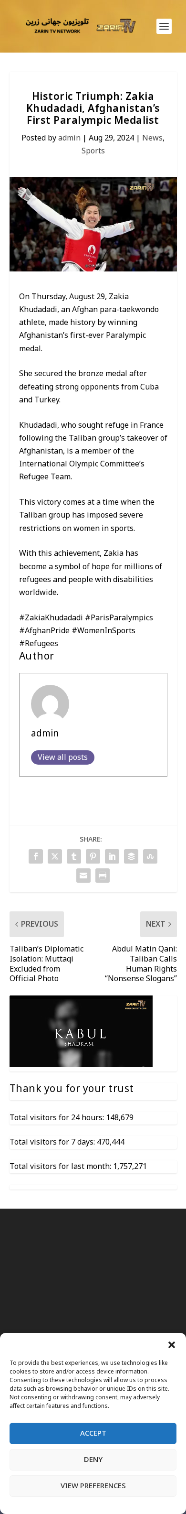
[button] (171, 1345)
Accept (93, 1433)
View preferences (93, 1485)
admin (69, 138)
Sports (93, 151)
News (152, 138)
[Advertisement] (93, 1330)
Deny (93, 1459)
